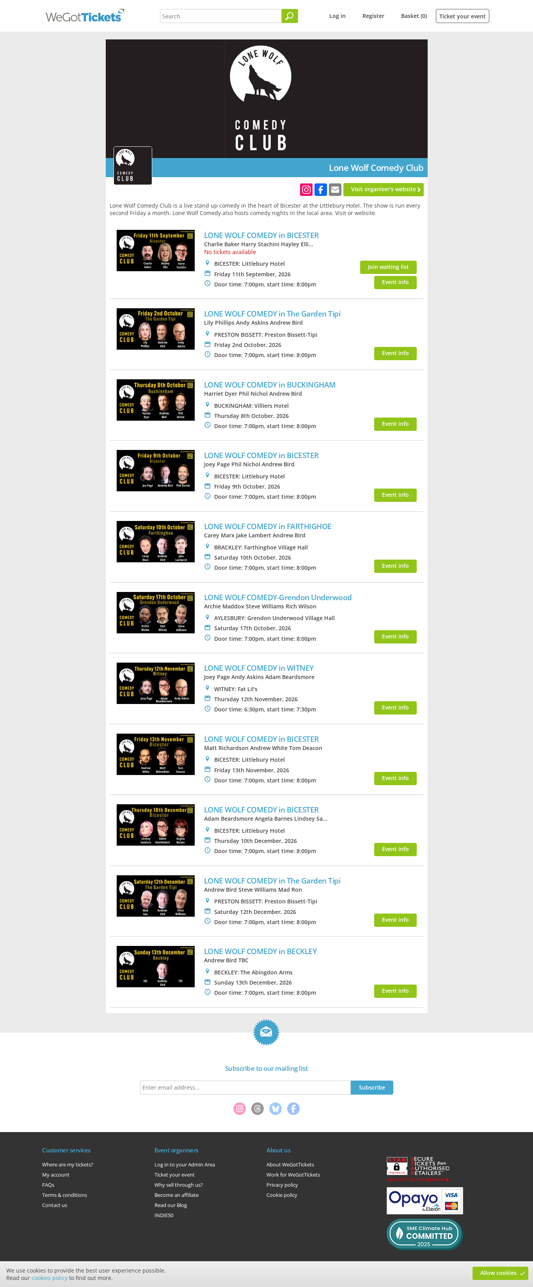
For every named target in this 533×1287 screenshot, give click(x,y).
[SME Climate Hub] (425, 1248)
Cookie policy (281, 1194)
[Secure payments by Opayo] (425, 1212)
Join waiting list (388, 266)
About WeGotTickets (290, 1164)
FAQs (48, 1184)
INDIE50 (164, 1215)
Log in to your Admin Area (185, 1164)
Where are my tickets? (67, 1164)
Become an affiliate (177, 1194)
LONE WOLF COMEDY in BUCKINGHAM (270, 384)
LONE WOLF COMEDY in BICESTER (261, 235)
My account (55, 1174)
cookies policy (50, 1278)
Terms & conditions (64, 1194)
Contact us (54, 1205)
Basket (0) (414, 16)
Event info (395, 282)
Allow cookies (498, 1272)
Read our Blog (171, 1205)
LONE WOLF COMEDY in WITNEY (259, 668)
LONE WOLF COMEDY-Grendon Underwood (278, 597)
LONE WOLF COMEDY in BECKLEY (260, 951)
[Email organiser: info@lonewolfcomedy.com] (335, 189)
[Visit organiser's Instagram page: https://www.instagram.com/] (306, 189)
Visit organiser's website (383, 189)
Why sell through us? (179, 1184)
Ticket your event (462, 16)
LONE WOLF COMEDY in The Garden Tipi (272, 313)
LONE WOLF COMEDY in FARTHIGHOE (268, 526)
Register (373, 16)
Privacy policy (282, 1184)
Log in (337, 16)
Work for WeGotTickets (293, 1174)
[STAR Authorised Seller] (418, 1180)
